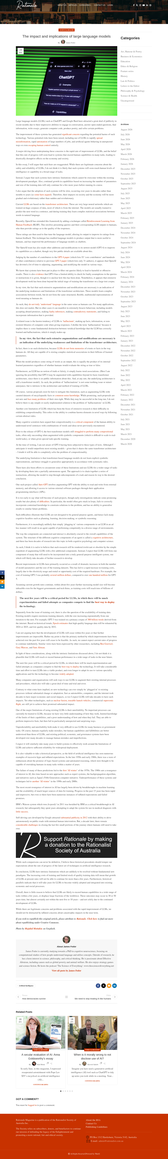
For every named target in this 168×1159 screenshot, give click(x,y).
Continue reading (40, 1084)
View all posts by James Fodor (66, 970)
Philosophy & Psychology (133, 90)
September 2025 (128, 183)
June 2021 (125, 424)
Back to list (66, 997)
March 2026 (126, 154)
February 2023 (127, 335)
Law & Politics (128, 80)
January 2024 (127, 281)
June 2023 (125, 316)
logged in (32, 1105)
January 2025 (127, 222)
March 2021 (126, 434)
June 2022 (125, 375)
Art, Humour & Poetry (131, 51)
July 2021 (125, 419)
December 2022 (128, 345)
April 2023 (126, 326)
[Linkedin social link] (147, 5)
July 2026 (125, 134)
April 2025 (126, 208)
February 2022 (127, 394)
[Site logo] (27, 4)
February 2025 (127, 217)
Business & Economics (131, 56)
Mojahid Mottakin (33, 928)
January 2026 (127, 163)
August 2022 (126, 365)
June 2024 (125, 257)
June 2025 (125, 198)
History (124, 76)
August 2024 (126, 247)
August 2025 (126, 188)
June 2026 (125, 139)
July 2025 (125, 193)
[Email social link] (109, 985)
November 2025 (128, 173)
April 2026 (126, 149)
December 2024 (128, 227)
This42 (97, 1153)
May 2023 (125, 321)
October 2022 (127, 355)
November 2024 (128, 232)
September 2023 (128, 301)
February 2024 (127, 276)
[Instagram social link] (140, 5)
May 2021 (125, 429)
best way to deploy (105, 602)
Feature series (127, 71)
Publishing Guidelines (96, 1126)
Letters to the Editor (130, 85)
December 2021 (128, 404)
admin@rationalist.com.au (111, 1140)
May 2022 (125, 380)
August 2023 (126, 306)
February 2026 (127, 159)
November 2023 (128, 291)
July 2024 (125, 252)
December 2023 (128, 286)
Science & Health (66, 30)
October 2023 (127, 296)
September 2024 (128, 242)
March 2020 (126, 443)
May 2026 (125, 144)
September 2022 (128, 360)
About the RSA (93, 1120)
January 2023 (127, 340)
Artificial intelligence (26, 985)
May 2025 (125, 203)
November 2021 (128, 409)
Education (125, 61)
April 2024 (126, 267)
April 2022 (126, 384)
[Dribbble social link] (150, 5)
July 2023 (125, 311)
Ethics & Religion (41, 1050)
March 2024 (126, 271)
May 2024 (125, 262)
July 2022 (125, 370)
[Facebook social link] (134, 5)
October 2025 (127, 178)
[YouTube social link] (143, 5)
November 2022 (128, 350)
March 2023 (126, 330)
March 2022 (126, 389)
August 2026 (126, 129)
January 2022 (127, 399)
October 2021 (127, 414)
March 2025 (126, 213)
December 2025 (128, 168)
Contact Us (91, 1123)
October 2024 (127, 237)
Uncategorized (127, 100)
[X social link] (137, 5)
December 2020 (128, 439)
